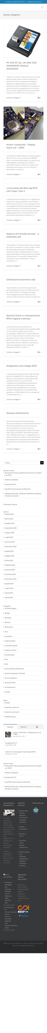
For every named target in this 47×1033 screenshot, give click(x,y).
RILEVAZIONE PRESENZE (14, 669)
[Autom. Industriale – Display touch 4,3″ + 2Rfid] (8, 733)
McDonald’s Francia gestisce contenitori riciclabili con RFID (23, 816)
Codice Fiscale (10, 641)
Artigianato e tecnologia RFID (21, 366)
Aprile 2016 (9, 560)
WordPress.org (10, 717)
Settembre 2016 (10, 546)
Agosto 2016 (9, 551)
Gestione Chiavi (10, 650)
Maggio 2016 (9, 556)
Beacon (7, 622)
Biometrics (9, 627)
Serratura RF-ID (10, 484)
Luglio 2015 (9, 588)
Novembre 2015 (10, 579)
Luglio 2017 (9, 537)
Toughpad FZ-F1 (11, 743)
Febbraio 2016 (10, 565)
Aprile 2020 (9, 519)
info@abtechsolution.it (34, 2)
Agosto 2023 (9, 514)
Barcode (8, 618)
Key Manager (10, 655)
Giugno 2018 (9, 533)
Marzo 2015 (9, 597)
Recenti (23, 727)
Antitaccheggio (10, 608)
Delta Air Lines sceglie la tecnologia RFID (20, 752)
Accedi (7, 703)
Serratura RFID (10, 683)
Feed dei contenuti (12, 707)
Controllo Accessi (11, 645)
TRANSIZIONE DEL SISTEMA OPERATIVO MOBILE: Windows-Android (23, 859)
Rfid (6, 664)
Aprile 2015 (9, 593)
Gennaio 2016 (10, 570)
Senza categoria (11, 678)
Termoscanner (10, 687)
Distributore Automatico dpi (20, 279)
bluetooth (8, 636)
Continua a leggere (12, 98)
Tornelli (7, 692)
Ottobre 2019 (9, 523)
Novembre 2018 (10, 528)
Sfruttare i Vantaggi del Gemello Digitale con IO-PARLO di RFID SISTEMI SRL (8, 893)
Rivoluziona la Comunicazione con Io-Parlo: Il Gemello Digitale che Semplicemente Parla (9, 918)
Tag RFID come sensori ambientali (17, 489)
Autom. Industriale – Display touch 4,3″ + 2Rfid (27, 733)
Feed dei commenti (12, 712)
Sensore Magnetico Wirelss (15, 673)
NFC (6, 659)
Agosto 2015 (9, 583)
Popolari (10, 727)
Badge (7, 613)
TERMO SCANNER (11, 480)
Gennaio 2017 (10, 542)
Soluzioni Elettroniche (17, 413)
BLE (6, 632)
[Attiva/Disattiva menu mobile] (42, 7)
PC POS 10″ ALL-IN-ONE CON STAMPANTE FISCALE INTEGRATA (21, 65)
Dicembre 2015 (10, 574)
